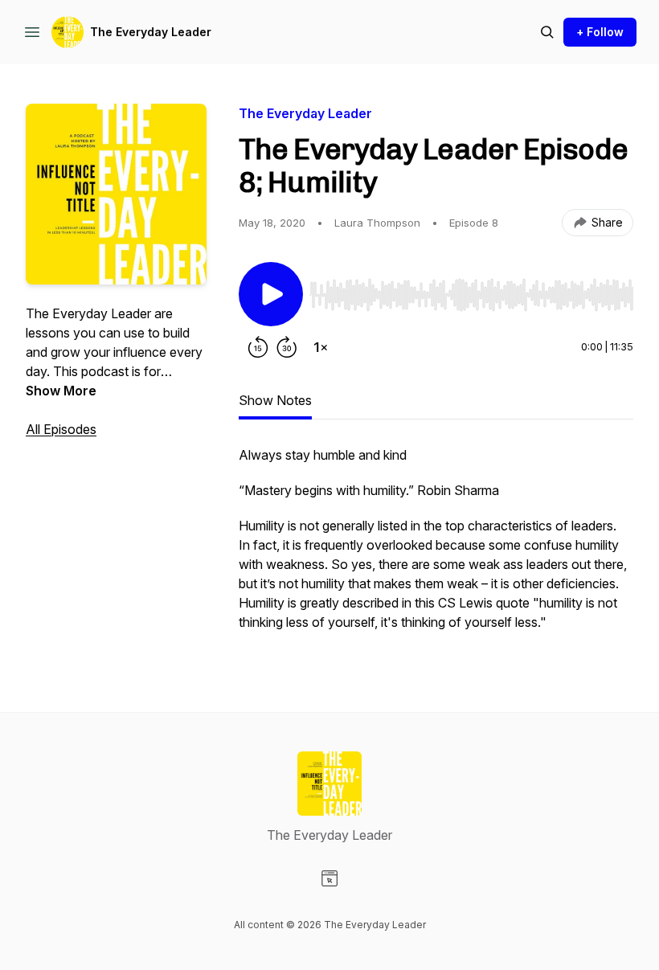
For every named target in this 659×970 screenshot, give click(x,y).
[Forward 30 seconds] (287, 347)
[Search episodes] (547, 32)
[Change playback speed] (321, 347)
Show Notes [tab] (275, 400)
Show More (61, 391)
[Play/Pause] (271, 294)
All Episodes (61, 429)
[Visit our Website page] (329, 878)
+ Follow (600, 32)
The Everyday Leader (150, 32)
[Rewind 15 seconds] (258, 347)
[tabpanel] (436, 546)
